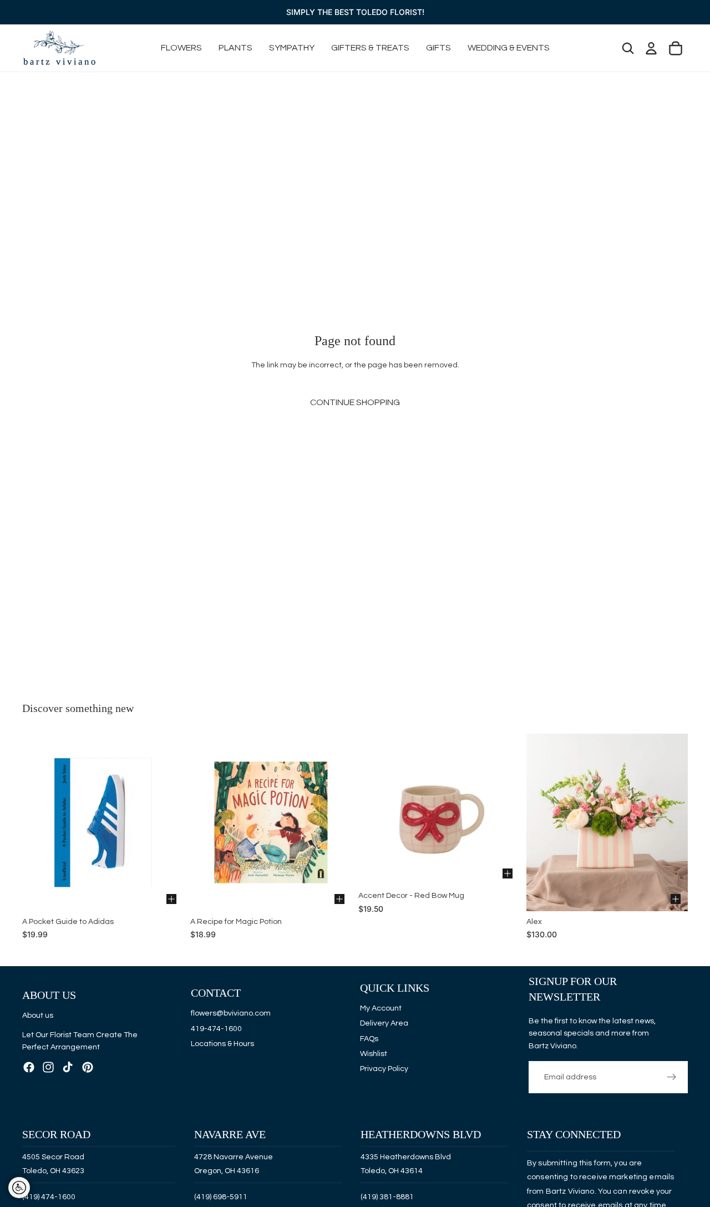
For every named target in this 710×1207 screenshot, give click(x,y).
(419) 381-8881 (387, 1196)
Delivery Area (384, 1023)
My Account (381, 1008)
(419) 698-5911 (220, 1196)
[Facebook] (29, 1066)
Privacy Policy (384, 1069)
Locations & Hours (222, 1044)
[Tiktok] (67, 1066)
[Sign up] (671, 1077)
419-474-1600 (216, 1029)
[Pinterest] (87, 1066)
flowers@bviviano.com (231, 1013)
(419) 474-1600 (48, 1196)
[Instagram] (48, 1066)
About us (37, 1015)
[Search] (628, 48)
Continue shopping (355, 402)
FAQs (369, 1038)
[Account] (651, 48)
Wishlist (373, 1054)
